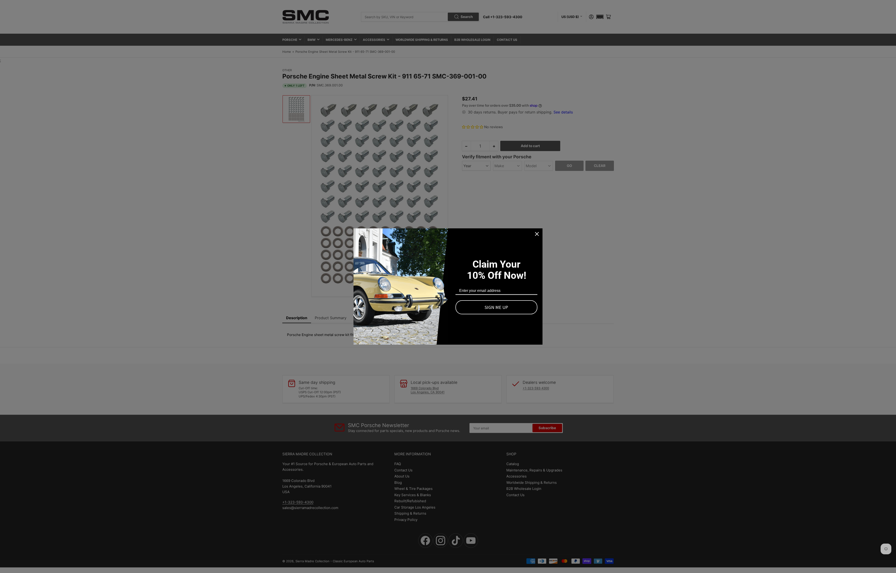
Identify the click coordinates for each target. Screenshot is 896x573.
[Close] (536, 234)
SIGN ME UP (496, 307)
